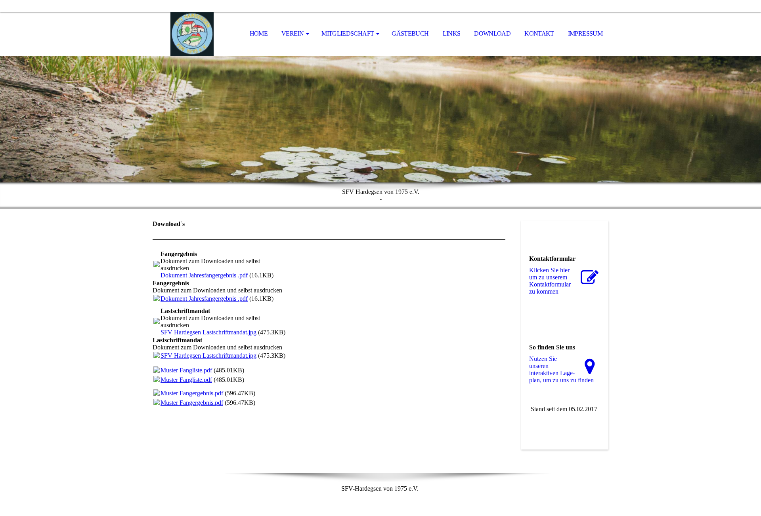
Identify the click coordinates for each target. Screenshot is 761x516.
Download (492, 33)
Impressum (585, 33)
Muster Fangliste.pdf (186, 370)
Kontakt (539, 33)
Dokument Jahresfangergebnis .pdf (204, 275)
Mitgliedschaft (347, 33)
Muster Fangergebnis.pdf (192, 393)
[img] (192, 34)
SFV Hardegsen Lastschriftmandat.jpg (208, 332)
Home (259, 33)
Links (452, 33)
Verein (292, 33)
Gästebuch (410, 33)
